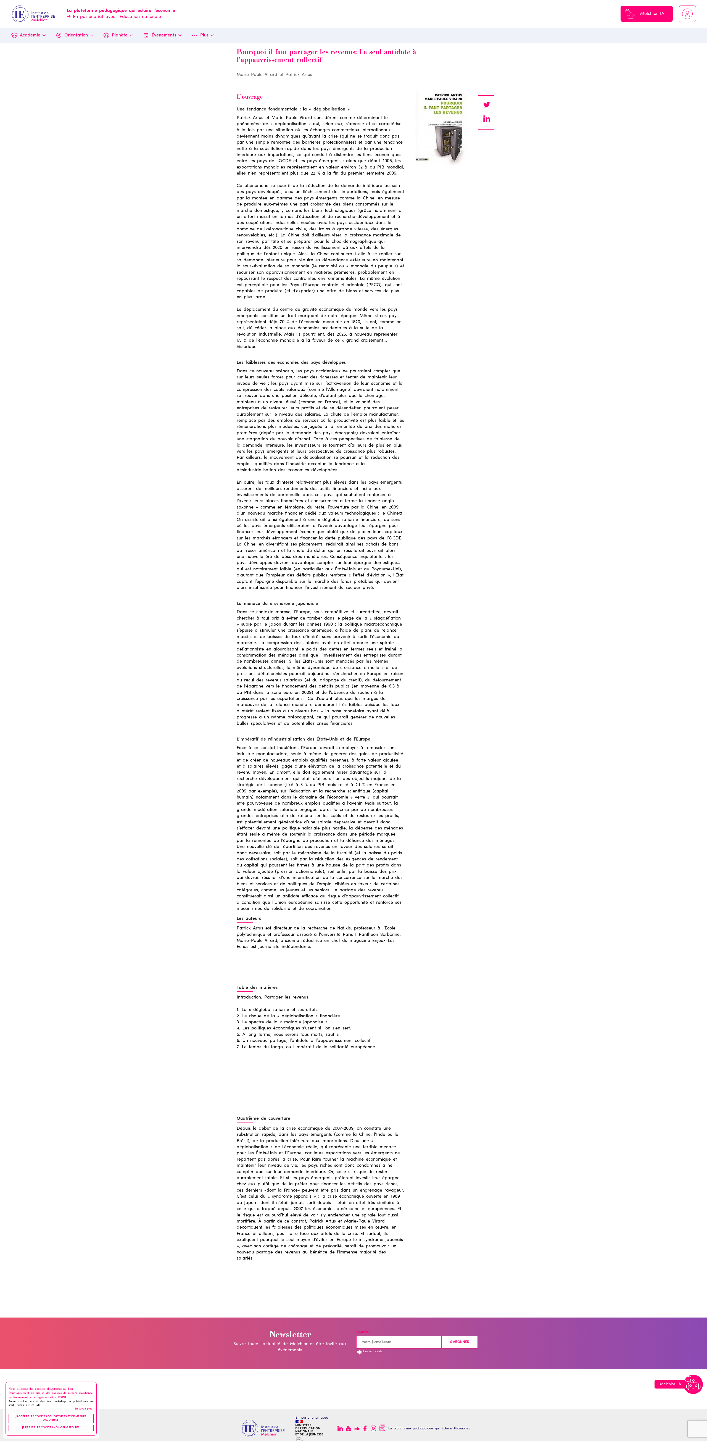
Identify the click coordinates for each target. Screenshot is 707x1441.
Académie (30, 35)
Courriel (363, 1332)
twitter (486, 105)
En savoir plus (83, 1408)
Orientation (76, 35)
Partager (486, 119)
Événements (164, 35)
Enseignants (372, 1351)
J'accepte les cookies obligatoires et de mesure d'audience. (51, 1418)
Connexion (687, 14)
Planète (120, 35)
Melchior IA (652, 14)
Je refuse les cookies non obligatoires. (51, 1427)
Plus (204, 35)
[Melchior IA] (693, 1384)
